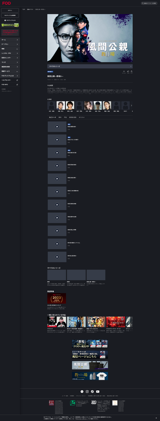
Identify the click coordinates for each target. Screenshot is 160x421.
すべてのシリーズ (54, 66)
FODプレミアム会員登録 (10, 15)
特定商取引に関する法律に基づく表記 (96, 395)
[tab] (53, 117)
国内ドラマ (30, 9)
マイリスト (124, 73)
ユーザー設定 (65, 395)
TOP (23, 9)
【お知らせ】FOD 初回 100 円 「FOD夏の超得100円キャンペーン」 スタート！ (10, 32)
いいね (128, 73)
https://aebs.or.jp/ (101, 410)
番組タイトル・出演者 (150, 3)
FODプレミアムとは (11, 20)
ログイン (10, 10)
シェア (131, 73)
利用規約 (72, 395)
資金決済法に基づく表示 (112, 395)
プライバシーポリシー (81, 395)
